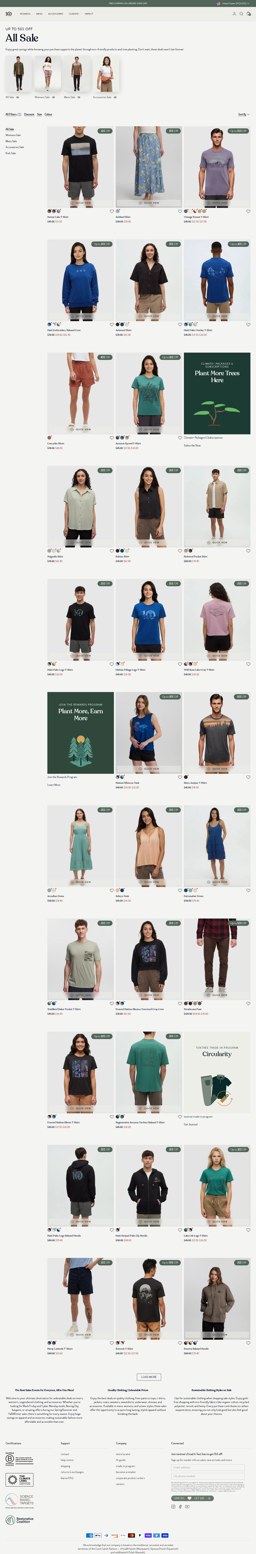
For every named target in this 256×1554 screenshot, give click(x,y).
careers (120, 1484)
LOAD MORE (149, 1377)
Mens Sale (11, 141)
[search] (241, 14)
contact (65, 1454)
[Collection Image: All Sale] (19, 74)
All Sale (10, 129)
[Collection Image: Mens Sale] (77, 74)
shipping (65, 1466)
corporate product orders (130, 1478)
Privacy (174, 1491)
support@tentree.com (226, 1491)
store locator (123, 1454)
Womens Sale (13, 135)
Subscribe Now (192, 445)
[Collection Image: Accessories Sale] (106, 74)
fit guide (121, 1460)
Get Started (190, 1124)
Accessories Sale (15, 147)
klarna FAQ (67, 1478)
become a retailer (126, 1472)
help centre (67, 1460)
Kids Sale (11, 153)
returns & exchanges (72, 1472)
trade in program (125, 1466)
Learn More (53, 785)
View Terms (235, 1489)
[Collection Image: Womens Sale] (48, 74)
